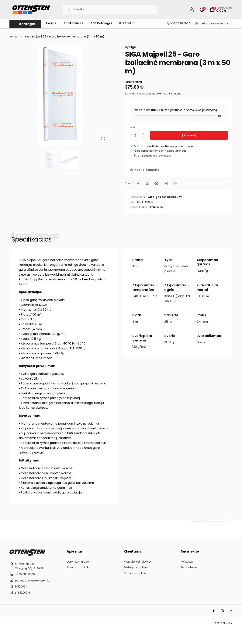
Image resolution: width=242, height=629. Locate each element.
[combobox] (110, 9)
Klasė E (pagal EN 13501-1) (177, 298)
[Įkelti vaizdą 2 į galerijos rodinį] (70, 160)
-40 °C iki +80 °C (144, 296)
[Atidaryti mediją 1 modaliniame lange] (59, 95)
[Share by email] (166, 183)
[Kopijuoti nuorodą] (175, 183)
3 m (135, 322)
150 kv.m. (202, 296)
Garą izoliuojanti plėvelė (176, 268)
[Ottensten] (27, 555)
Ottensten (228, 623)
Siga (130, 47)
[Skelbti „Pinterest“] (156, 183)
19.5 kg (169, 342)
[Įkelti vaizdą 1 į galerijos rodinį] (49, 160)
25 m (168, 322)
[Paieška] (68, 9)
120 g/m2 (139, 347)
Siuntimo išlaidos (135, 93)
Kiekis (133, 127)
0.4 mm (202, 322)
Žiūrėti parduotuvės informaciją (152, 155)
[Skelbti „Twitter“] (147, 183)
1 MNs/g (202, 271)
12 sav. (201, 342)
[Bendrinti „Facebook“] (138, 183)
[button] (221, 9)
